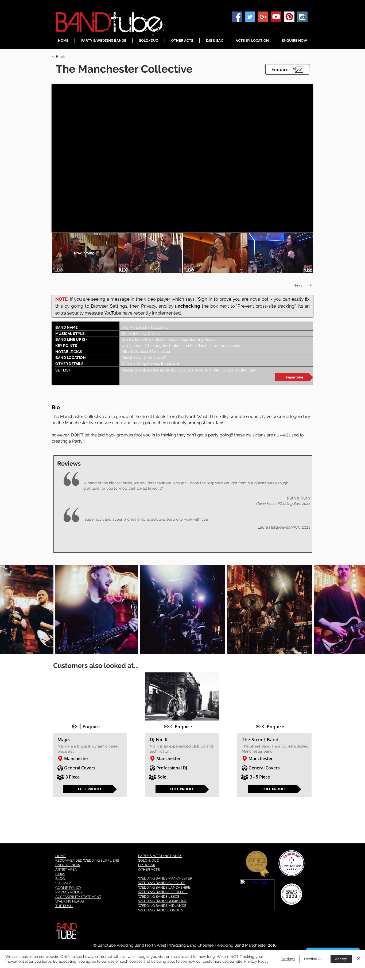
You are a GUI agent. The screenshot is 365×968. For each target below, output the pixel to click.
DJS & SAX (146, 865)
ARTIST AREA (66, 870)
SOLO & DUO (148, 860)
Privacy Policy (256, 961)
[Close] (358, 959)
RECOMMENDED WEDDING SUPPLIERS (87, 860)
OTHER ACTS (149, 870)
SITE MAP (63, 883)
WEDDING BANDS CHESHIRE (161, 883)
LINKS (60, 874)
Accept (341, 959)
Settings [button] (288, 959)
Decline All (313, 959)
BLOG (60, 879)
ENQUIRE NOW (67, 865)
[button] (294, 377)
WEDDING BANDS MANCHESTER (165, 878)
